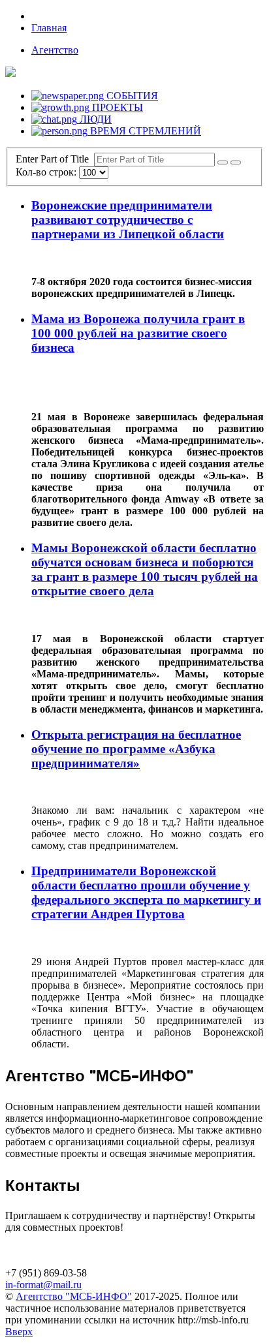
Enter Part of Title (55, 158)
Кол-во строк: (47, 172)
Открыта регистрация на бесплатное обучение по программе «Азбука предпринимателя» (136, 749)
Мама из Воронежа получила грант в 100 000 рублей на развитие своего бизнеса (138, 333)
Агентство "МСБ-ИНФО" (74, 1296)
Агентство (54, 49)
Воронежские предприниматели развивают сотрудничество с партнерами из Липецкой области (127, 219)
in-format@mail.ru (43, 1284)
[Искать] (222, 162)
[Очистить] (235, 162)
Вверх (19, 1331)
